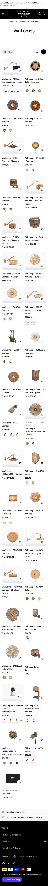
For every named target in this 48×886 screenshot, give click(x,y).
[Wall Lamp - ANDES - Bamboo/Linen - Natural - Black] (4, 90)
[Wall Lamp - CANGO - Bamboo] (13, 294)
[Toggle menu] (3, 13)
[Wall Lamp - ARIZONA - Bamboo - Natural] (10, 130)
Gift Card (6, 793)
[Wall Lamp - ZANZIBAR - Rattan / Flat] (13, 653)
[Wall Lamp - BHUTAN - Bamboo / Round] (35, 224)
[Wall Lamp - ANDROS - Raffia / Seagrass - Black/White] (33, 90)
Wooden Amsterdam (17, 874)
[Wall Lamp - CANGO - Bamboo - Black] (10, 318)
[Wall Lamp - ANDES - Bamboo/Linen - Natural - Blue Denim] (10, 90)
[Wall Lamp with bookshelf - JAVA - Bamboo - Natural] (33, 720)
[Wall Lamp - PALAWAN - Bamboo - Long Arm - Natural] (35, 537)
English (5, 856)
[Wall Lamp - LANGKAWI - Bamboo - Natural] (4, 522)
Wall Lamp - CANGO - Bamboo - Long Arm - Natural (34, 310)
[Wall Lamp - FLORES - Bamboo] (13, 337)
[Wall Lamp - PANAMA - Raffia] (35, 574)
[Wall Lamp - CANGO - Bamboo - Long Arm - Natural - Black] (27, 322)
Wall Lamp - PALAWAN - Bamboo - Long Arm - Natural (35, 553)
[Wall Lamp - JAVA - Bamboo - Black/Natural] (10, 434)
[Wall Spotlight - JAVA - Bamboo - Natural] (33, 760)
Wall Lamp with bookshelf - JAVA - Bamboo (33, 708)
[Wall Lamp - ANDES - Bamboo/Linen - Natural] (13, 66)
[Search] (39, 13)
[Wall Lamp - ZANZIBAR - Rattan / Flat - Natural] (4, 677)
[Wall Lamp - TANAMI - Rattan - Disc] (13, 613)
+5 (21, 91)
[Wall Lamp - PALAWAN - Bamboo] (13, 537)
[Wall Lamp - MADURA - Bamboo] (35, 498)
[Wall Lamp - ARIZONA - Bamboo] (13, 105)
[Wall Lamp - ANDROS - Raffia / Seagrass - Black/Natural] (27, 90)
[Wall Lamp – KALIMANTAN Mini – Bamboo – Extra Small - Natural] (4, 763)
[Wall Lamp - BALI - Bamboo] (35, 105)
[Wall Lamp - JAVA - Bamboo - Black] (4, 434)
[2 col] (43, 51)
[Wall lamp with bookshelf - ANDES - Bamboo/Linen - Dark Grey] (16, 720)
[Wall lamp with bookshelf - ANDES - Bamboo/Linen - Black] (4, 720)
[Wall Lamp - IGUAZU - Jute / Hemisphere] (35, 376)
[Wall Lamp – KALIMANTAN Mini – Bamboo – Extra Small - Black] (16, 763)
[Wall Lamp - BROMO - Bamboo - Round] (35, 261)
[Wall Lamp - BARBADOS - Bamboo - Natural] (27, 169)
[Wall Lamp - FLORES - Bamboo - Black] (4, 361)
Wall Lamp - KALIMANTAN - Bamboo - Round (35, 431)
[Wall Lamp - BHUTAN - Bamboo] (13, 185)
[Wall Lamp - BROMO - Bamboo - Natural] (13, 261)
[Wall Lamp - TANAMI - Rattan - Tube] (35, 613)
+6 (21, 720)
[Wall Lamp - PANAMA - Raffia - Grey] (33, 598)
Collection (22, 22)
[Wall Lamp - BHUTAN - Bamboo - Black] (4, 209)
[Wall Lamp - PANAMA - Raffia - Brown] (27, 598)
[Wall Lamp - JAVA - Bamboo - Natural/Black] (16, 434)
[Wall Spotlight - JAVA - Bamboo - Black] (27, 760)
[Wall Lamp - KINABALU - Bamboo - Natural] (27, 482)
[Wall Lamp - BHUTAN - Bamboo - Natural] (10, 209)
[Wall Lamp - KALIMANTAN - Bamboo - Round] (35, 410)
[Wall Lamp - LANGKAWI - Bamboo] (13, 498)
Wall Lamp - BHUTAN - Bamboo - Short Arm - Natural (12, 240)
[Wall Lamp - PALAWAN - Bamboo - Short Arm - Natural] (13, 574)
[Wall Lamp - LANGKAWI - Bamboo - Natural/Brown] (10, 522)
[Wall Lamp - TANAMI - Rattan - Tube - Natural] (27, 638)
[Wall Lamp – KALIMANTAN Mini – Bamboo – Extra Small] (13, 735)
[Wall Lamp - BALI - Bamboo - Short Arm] (13, 145)
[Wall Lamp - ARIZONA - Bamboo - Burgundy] (4, 130)
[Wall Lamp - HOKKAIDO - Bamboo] (35, 337)
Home (12, 22)
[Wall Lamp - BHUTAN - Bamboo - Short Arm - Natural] (13, 224)
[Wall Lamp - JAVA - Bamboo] (13, 410)
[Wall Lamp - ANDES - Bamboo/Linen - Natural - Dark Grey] (16, 90)
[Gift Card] (13, 778)
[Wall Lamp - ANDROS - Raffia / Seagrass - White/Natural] (39, 90)
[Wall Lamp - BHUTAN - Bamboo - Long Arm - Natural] (35, 185)
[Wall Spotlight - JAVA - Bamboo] (35, 735)
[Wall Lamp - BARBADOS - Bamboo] (35, 145)
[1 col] (37, 51)
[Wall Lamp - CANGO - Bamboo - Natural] (4, 318)
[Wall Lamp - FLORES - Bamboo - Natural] (10, 361)
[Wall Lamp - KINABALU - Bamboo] (35, 458)
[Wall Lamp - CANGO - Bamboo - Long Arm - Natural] (35, 294)
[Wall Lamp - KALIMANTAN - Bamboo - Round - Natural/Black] (33, 443)
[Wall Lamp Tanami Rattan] (35, 654)
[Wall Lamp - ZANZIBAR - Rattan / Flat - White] (10, 677)
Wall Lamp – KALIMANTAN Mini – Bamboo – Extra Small (11, 751)
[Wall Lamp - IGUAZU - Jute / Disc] (13, 376)
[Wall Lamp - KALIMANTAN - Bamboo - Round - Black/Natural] (27, 443)
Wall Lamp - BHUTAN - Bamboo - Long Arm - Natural (34, 200)
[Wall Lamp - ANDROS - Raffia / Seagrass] (35, 66)
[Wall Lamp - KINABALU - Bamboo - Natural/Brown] (33, 482)
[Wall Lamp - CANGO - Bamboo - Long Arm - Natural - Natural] (33, 322)
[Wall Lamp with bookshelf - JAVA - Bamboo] (35, 692)
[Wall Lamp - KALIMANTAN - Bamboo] (13, 458)
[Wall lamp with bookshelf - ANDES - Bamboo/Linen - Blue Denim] (10, 720)
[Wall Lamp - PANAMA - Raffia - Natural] (39, 598)
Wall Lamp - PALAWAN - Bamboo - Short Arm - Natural (12, 589)
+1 (21, 434)
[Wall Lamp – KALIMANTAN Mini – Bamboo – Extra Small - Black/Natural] (10, 763)
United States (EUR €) (26, 856)
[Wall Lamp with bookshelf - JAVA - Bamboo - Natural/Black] (27, 720)
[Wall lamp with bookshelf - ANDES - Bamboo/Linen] (13, 692)
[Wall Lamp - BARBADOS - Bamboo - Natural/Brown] (33, 169)
